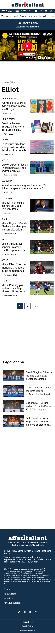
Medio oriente (20, 16)
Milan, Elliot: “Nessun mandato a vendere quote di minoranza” (13, 267)
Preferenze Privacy (27, 630)
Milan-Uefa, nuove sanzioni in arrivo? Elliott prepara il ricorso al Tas (14, 247)
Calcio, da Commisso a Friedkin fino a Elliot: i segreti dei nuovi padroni (14, 168)
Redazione (8, 598)
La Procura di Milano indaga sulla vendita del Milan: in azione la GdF (13, 147)
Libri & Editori (8, 98)
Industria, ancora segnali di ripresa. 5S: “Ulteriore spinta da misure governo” (23, 187)
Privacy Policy (27, 622)
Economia (6, 181)
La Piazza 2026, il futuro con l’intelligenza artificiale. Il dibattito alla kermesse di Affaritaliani (38, 391)
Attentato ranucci (37, 16)
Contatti (7, 589)
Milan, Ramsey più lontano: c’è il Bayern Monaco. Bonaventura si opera (14, 288)
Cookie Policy (27, 626)
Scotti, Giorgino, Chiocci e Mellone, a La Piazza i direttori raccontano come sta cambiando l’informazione (39, 376)
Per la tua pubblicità (13, 603)
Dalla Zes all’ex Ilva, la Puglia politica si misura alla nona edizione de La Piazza (38, 421)
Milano (5, 140)
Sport (4, 160)
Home (4, 82)
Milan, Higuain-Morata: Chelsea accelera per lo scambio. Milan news (14, 226)
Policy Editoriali (10, 594)
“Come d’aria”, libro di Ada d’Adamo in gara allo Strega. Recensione (13, 106)
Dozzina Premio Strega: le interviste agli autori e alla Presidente (12, 126)
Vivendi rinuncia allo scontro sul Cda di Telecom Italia (12, 206)
